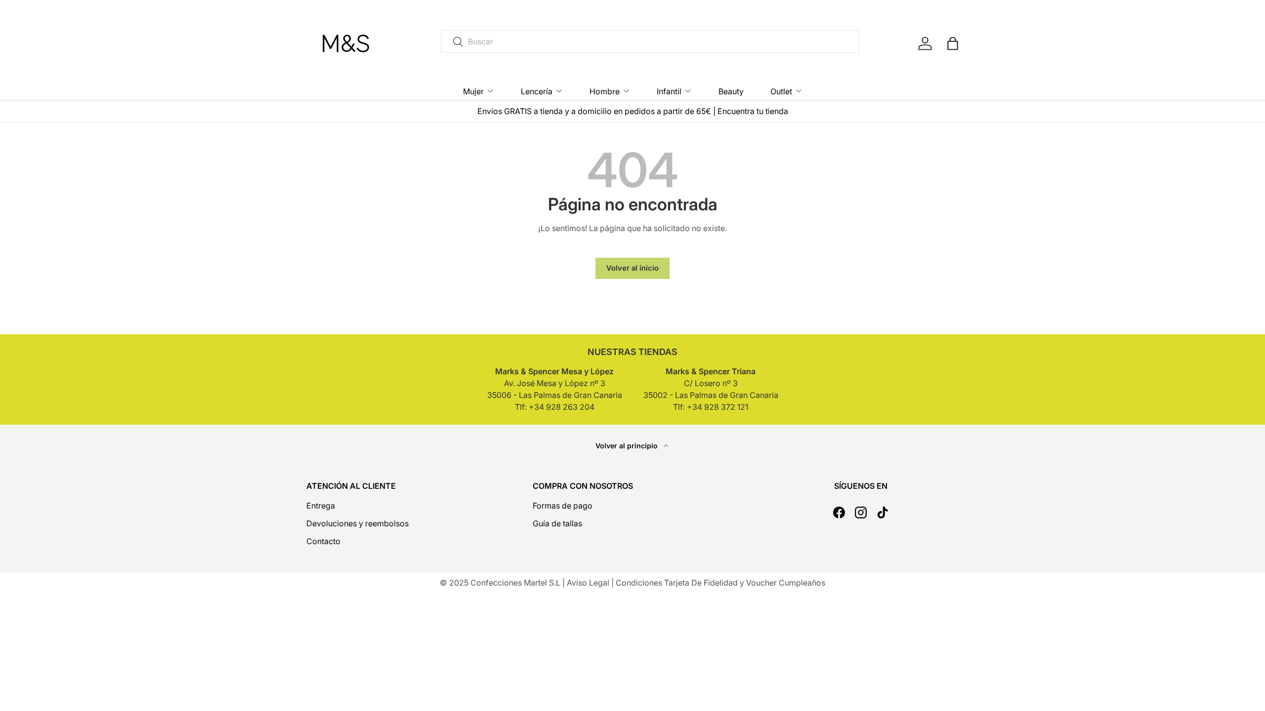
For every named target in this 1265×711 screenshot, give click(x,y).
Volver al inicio (632, 268)
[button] (953, 43)
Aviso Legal (588, 583)
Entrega (320, 506)
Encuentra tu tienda (752, 111)
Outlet (781, 91)
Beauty (731, 91)
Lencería (536, 91)
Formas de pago (562, 506)
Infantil (669, 91)
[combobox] (649, 41)
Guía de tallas (557, 523)
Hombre (605, 91)
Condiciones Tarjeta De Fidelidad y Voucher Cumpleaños (720, 583)
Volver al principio (627, 445)
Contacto (323, 541)
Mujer (473, 91)
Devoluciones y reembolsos (357, 523)
